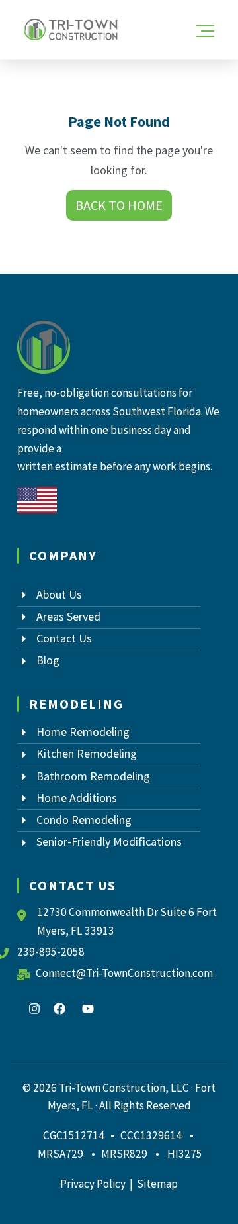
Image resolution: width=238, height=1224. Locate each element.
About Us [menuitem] (59, 594)
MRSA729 (60, 1154)
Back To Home (119, 205)
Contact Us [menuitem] (64, 638)
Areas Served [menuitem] (68, 616)
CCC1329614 (151, 1135)
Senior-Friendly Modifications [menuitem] (109, 841)
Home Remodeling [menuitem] (83, 731)
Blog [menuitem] (48, 660)
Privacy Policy (93, 1183)
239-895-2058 (51, 951)
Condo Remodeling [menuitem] (84, 819)
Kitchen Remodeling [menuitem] (86, 753)
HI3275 (184, 1154)
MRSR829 (125, 1154)
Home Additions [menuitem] (76, 797)
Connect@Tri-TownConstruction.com (124, 973)
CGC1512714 (73, 1135)
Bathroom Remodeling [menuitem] (93, 776)
